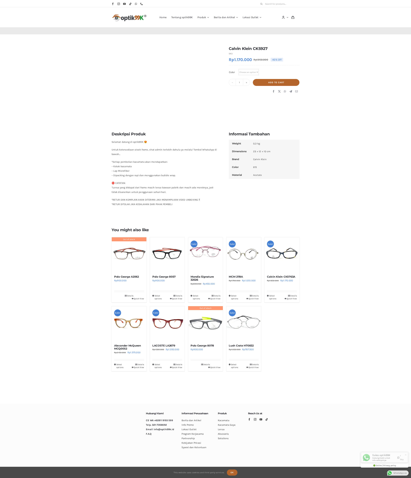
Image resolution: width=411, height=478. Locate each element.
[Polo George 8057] (167, 254)
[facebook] (113, 4)
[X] (279, 91)
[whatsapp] (136, 4)
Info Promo (188, 424)
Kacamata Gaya (226, 424)
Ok (232, 472)
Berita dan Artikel (191, 420)
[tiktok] (130, 4)
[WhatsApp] (285, 91)
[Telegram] (291, 91)
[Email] (296, 91)
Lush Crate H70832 (241, 345)
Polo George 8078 (202, 345)
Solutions (223, 438)
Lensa (221, 429)
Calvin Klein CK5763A (281, 276)
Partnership (188, 438)
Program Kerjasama (193, 433)
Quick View (139, 299)
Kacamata (223, 420)
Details (130, 296)
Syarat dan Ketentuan (194, 447)
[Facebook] (273, 91)
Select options (158, 297)
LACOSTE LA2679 (163, 345)
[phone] (141, 4)
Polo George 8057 (164, 276)
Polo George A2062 (126, 276)
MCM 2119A (236, 276)
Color (232, 72)
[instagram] (118, 4)
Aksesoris (223, 433)
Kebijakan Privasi (191, 442)
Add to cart (276, 82)
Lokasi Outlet (189, 429)
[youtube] (124, 4)
